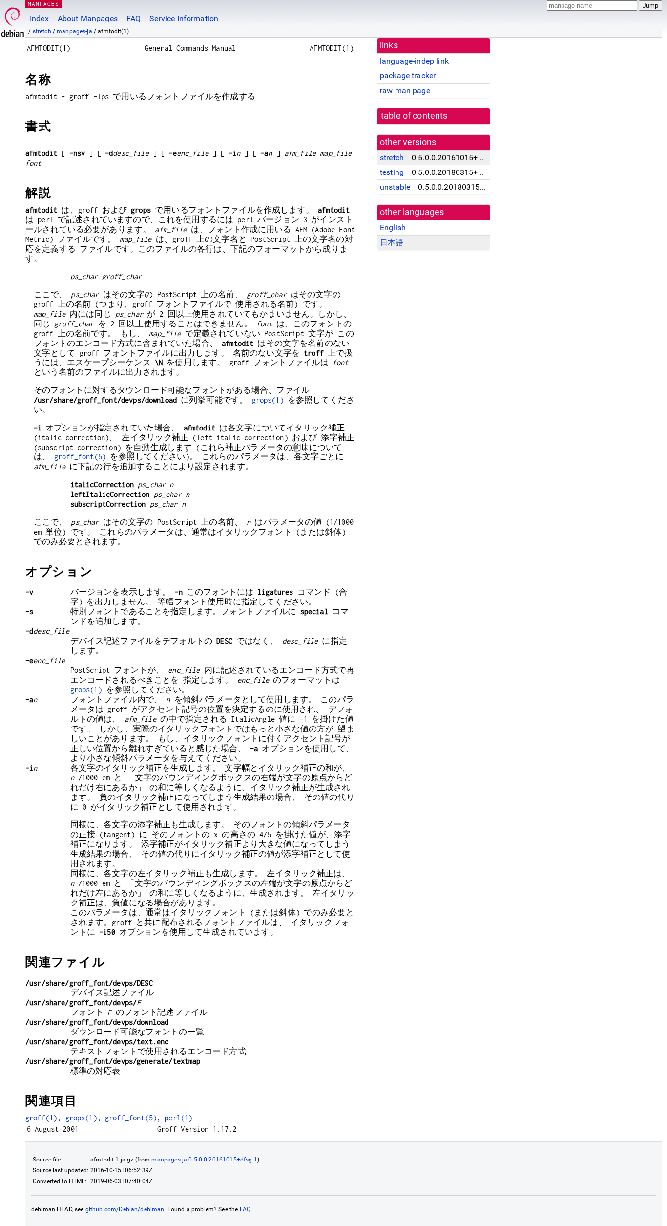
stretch (42, 31)
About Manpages (88, 18)
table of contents (414, 116)
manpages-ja (74, 31)
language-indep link (414, 60)
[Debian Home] (12, 20)
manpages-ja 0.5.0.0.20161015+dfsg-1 (204, 1159)
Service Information (183, 18)
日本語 (391, 242)
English (393, 227)
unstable (395, 187)
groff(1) (41, 1118)
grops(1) (268, 400)
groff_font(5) (80, 456)
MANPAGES (43, 3)
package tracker (408, 75)
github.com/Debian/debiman (125, 1209)
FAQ (133, 18)
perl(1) (178, 1118)
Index (39, 18)
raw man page (405, 90)
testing (392, 172)
